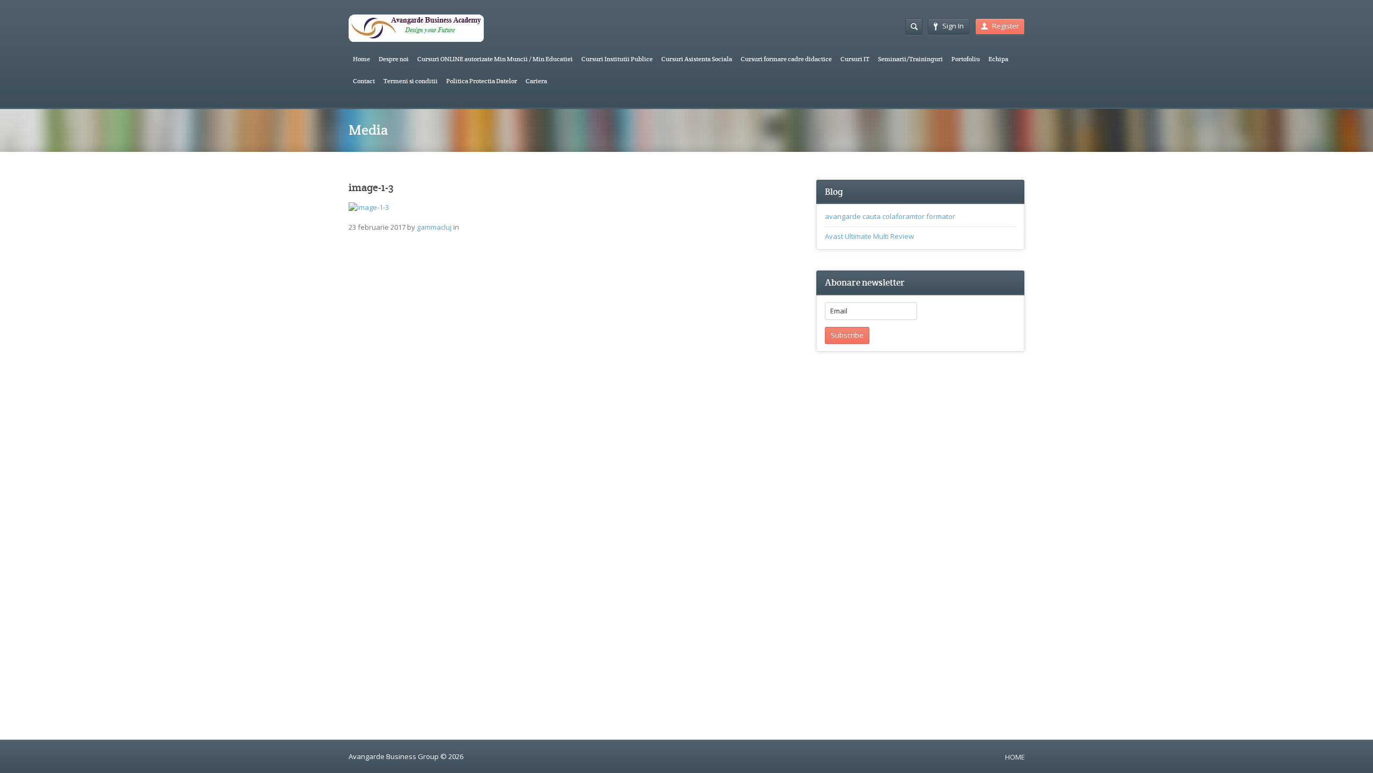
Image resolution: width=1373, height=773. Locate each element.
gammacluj (434, 227)
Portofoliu (965, 59)
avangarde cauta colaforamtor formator (890, 216)
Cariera (536, 81)
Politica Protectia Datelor (481, 81)
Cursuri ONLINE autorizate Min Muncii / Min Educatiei (495, 59)
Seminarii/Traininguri (910, 59)
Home (361, 59)
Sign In (953, 26)
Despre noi (394, 59)
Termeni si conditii (410, 81)
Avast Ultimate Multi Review (869, 236)
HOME (1015, 757)
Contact (364, 81)
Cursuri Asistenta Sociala (696, 59)
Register (1005, 26)
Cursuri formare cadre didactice (786, 59)
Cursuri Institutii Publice (617, 59)
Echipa (998, 59)
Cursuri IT (854, 59)
